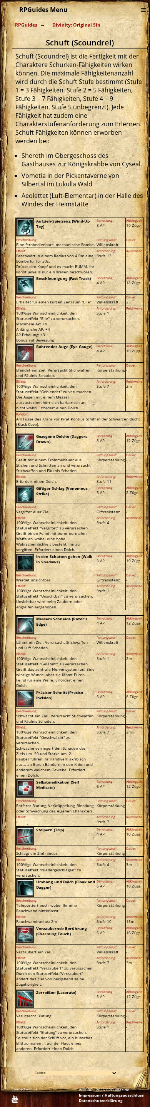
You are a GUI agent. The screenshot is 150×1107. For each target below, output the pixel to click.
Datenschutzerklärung (101, 1100)
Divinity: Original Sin (76, 25)
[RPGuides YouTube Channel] (15, 1100)
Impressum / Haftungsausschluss (111, 1095)
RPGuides (26, 25)
